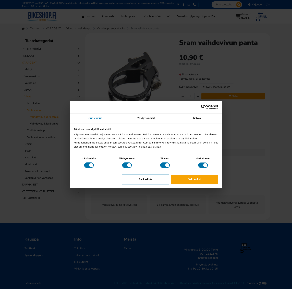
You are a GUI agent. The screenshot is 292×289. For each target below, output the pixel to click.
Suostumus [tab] (95, 118)
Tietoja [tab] (197, 118)
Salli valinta (145, 179)
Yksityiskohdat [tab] (146, 118)
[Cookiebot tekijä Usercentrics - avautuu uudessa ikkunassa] (203, 107)
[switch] (127, 165)
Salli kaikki (194, 179)
